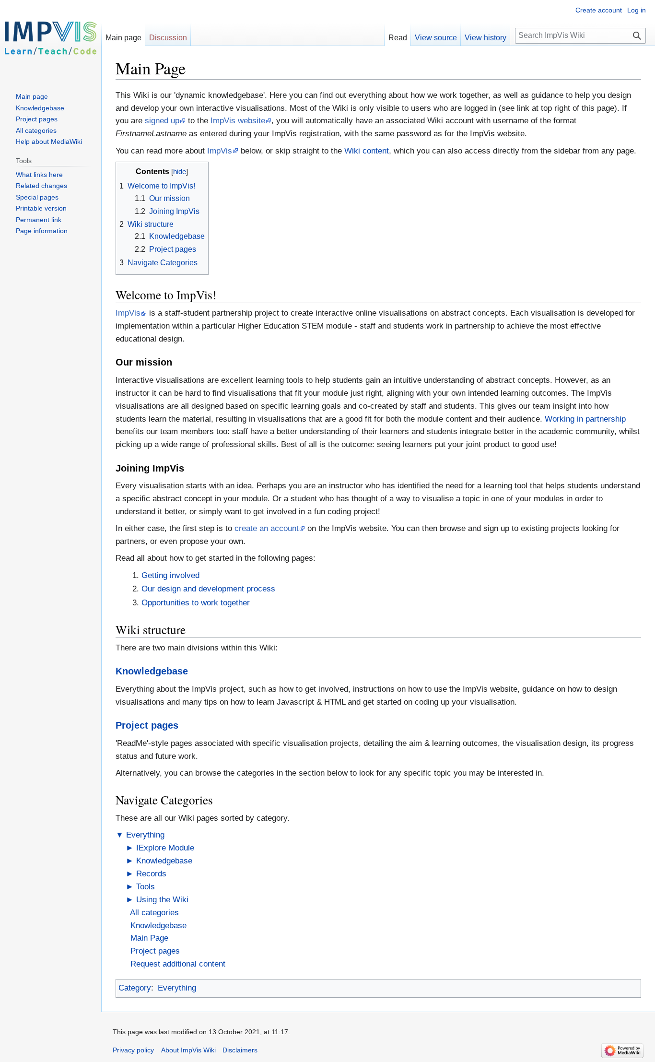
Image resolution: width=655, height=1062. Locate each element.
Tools (145, 886)
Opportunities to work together (195, 602)
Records (151, 873)
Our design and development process (208, 588)
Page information (42, 231)
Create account (598, 10)
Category (134, 987)
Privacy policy (133, 1050)
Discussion (168, 38)
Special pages (37, 197)
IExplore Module (165, 847)
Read (397, 38)
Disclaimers (239, 1050)
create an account (266, 528)
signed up (162, 120)
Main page (123, 38)
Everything (145, 834)
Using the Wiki (162, 899)
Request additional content (177, 963)
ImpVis (219, 150)
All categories (154, 912)
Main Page (149, 938)
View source (436, 38)
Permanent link (38, 220)
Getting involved (170, 575)
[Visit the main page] (51, 38)
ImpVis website (238, 120)
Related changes (41, 185)
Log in (636, 10)
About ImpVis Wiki (188, 1050)
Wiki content (366, 150)
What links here (39, 174)
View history (485, 38)
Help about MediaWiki (49, 141)
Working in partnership (585, 419)
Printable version (41, 208)
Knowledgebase (152, 671)
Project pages (147, 725)
